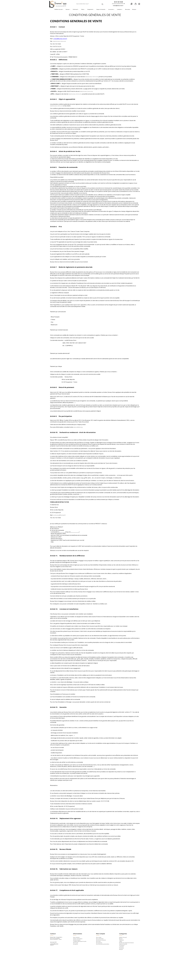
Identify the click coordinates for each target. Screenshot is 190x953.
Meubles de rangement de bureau (126, 942)
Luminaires (121, 946)
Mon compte (98, 937)
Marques (121, 949)
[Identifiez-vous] (139, 4)
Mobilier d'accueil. (123, 937)
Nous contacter (76, 937)
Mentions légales (76, 940)
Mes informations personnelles (102, 944)
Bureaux (121, 938)
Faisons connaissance (77, 938)
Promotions (121, 948)
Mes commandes (99, 938)
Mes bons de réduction (101, 940)
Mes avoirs (98, 941)
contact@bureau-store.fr (118, 5)
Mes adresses (99, 942)
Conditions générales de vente (79, 941)
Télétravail (121, 940)
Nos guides (75, 944)
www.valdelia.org (77, 427)
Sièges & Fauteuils (123, 944)
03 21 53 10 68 (53, 942)
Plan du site (75, 942)
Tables (120, 941)
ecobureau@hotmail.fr (59, 515)
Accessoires (121, 945)
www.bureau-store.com (59, 41)
